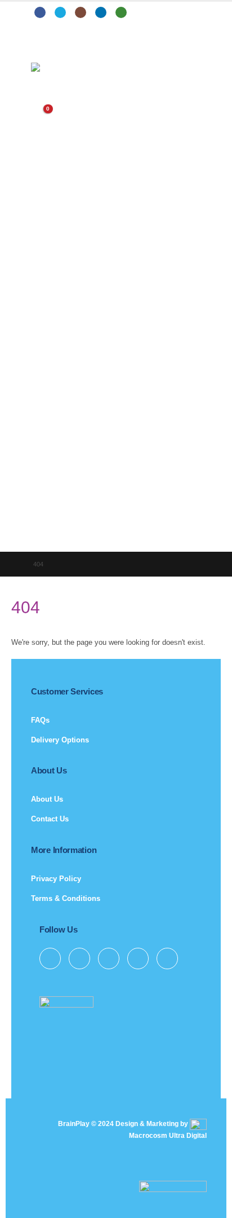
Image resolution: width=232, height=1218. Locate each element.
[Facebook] (40, 12)
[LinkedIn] (100, 12)
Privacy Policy (56, 878)
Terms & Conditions (65, 898)
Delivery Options (60, 740)
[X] (60, 12)
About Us (47, 799)
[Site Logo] (62, 67)
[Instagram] (80, 12)
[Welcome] (116, 89)
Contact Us (50, 819)
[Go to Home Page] (14, 564)
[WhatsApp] (121, 12)
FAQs (40, 720)
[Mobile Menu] (39, 48)
